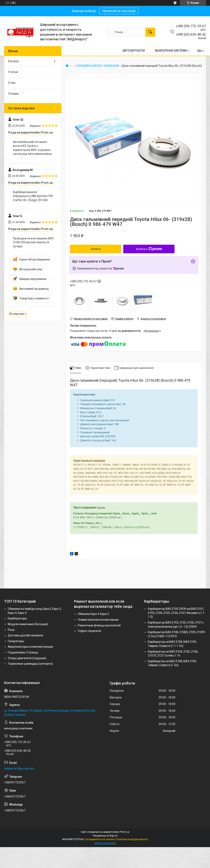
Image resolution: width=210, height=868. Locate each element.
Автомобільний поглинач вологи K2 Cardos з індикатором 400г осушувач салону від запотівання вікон (32, 148)
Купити (95, 249)
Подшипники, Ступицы (23, 652)
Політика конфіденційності (132, 839)
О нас (12, 82)
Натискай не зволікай (118, 11)
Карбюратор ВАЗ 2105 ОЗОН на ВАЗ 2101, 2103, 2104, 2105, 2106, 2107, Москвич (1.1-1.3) (176, 612)
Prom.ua (124, 832)
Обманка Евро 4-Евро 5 (93, 614)
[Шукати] (150, 32)
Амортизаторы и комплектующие (30, 646)
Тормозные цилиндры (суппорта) (30, 663)
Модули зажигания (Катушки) (28, 624)
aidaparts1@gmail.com (19, 768)
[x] (76, 554)
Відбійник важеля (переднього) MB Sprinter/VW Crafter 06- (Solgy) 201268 (33, 196)
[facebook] (71, 554)
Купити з (142, 249)
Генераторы (16, 641)
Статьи (13, 72)
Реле (11, 629)
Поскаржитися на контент (100, 839)
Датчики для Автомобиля (25, 635)
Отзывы (13, 93)
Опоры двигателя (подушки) (27, 658)
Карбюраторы (17, 618)
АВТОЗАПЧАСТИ (133, 50)
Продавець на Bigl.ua (105, 835)
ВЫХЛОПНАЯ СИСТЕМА (171, 50)
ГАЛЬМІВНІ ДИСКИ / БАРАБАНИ (97, 65)
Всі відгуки (16, 313)
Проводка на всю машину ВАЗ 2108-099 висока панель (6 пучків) (33, 242)
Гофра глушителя (89, 631)
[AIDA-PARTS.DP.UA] (20, 32)
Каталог (13, 61)
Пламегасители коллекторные (98, 619)
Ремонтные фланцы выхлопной (99, 625)
